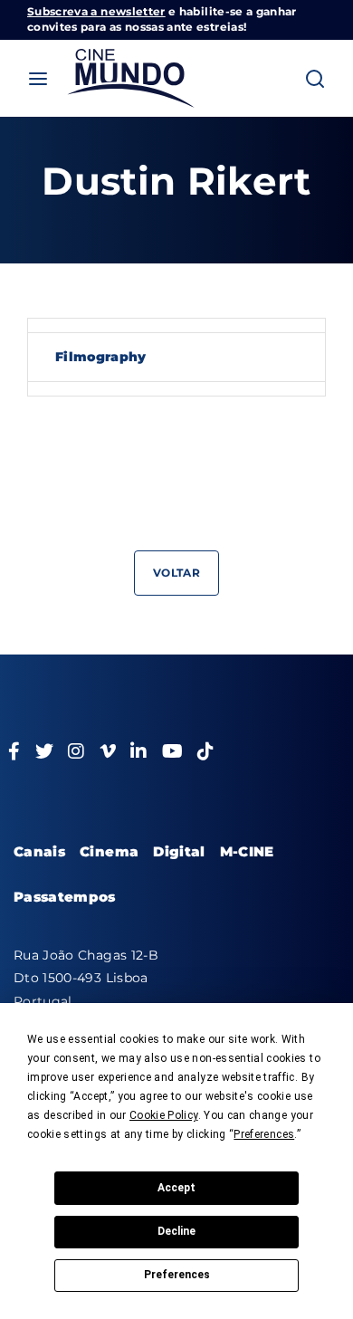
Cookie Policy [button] (163, 1115)
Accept (176, 1187)
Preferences (177, 1274)
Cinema (109, 851)
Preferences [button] (264, 1134)
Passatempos (65, 896)
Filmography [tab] (101, 357)
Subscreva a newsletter (96, 11)
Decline (176, 1231)
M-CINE (247, 851)
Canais (39, 851)
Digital (179, 851)
